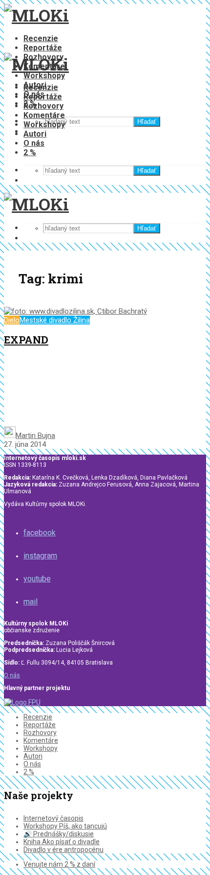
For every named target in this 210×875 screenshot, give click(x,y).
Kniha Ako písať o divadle (61, 842)
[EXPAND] (75, 311)
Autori (34, 133)
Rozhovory (43, 106)
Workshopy (44, 75)
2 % (29, 152)
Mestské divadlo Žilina (55, 320)
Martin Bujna (35, 435)
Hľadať (146, 121)
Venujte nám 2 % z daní (59, 864)
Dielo (12, 320)
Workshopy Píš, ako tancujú (65, 826)
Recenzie (40, 38)
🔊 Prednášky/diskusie (58, 834)
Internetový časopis (53, 818)
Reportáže (42, 47)
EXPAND (26, 339)
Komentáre (44, 115)
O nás (33, 143)
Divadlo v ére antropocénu (63, 849)
